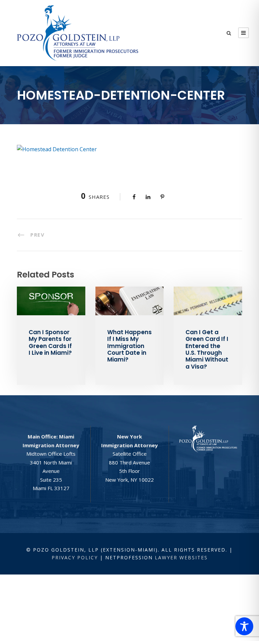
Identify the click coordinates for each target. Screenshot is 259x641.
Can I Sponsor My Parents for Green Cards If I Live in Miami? (50, 342)
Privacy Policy (75, 557)
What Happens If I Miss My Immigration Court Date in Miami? (129, 346)
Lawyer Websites (181, 557)
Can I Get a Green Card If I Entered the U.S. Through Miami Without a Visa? (206, 349)
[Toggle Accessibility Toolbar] (244, 626)
